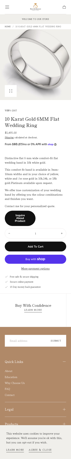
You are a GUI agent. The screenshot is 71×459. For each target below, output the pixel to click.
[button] (7, 7)
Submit (56, 340)
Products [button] (11, 424)
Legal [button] (9, 409)
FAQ (7, 389)
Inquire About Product (20, 218)
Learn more (15, 449)
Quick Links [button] (14, 361)
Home (8, 26)
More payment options (35, 268)
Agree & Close (40, 449)
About (8, 371)
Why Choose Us (15, 383)
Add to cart (35, 246)
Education (11, 377)
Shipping (9, 137)
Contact (10, 395)
